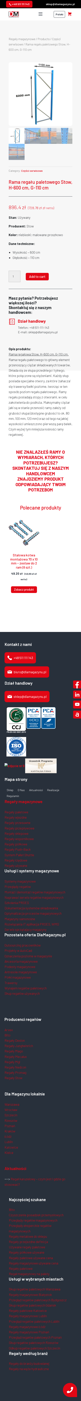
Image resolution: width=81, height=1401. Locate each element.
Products (44, 39)
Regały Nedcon (15, 1067)
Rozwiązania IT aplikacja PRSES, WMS (32, 924)
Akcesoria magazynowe (21, 961)
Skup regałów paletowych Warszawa (34, 1289)
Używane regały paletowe (27, 1247)
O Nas (21, 790)
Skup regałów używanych (22, 993)
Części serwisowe (32, 170)
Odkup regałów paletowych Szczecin (34, 1348)
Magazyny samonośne (20, 919)
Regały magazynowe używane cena (33, 1263)
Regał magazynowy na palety (29, 1274)
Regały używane (16, 865)
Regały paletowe (16, 812)
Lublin (9, 1142)
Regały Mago (14, 1051)
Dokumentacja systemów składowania (31, 908)
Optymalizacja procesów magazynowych (33, 913)
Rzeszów (11, 1120)
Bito (7, 1035)
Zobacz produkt (24, 589)
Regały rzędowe (16, 860)
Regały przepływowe (19, 828)
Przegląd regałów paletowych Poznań (35, 1337)
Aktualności (36, 790)
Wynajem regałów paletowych (26, 988)
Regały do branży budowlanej (29, 1363)
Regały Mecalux (16, 1056)
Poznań (10, 1126)
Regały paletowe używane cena (31, 1258)
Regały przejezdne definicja (28, 1242)
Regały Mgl (12, 1062)
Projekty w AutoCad (18, 950)
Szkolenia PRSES (17, 903)
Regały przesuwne (17, 823)
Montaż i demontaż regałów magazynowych (35, 892)
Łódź (8, 1136)
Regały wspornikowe (19, 839)
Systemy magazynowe (20, 881)
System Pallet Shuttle (19, 855)
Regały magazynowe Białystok (30, 1295)
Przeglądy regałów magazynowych (33, 1220)
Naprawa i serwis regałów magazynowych (34, 897)
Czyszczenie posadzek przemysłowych (36, 1215)
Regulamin (13, 796)
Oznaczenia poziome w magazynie (28, 956)
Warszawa (12, 1104)
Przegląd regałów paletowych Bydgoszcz (38, 1300)
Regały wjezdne (16, 817)
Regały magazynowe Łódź (27, 1327)
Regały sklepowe (17, 833)
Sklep (10, 790)
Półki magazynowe (18, 977)
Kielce (9, 1152)
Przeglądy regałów (18, 886)
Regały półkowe (16, 844)
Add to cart (37, 276)
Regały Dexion (15, 1040)
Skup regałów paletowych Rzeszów (33, 1343)
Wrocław (11, 1110)
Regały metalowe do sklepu (28, 1236)
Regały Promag (15, 1072)
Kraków (10, 1131)
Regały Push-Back (18, 849)
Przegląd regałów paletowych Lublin (34, 1321)
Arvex (9, 1030)
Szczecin (11, 1115)
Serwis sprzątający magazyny (26, 929)
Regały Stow (13, 1078)
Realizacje (53, 790)
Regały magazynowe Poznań (29, 1332)
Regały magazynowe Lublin (28, 1316)
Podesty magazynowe (20, 967)
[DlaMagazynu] (14, 14)
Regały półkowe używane (26, 1252)
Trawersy (11, 983)
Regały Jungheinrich (19, 1046)
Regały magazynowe (22, 39)
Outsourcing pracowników (23, 945)
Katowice (11, 1147)
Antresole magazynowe (21, 972)
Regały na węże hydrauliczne (29, 1369)
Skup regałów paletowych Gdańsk (32, 1305)
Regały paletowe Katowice (28, 1310)
